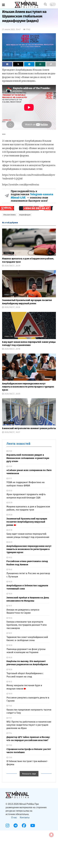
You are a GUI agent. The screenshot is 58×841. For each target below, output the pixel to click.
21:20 (10, 466)
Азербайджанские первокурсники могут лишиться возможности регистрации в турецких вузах (28, 386)
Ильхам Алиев (10, 215)
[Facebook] (24, 825)
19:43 (10, 570)
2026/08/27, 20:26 (12, 307)
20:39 (10, 503)
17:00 (10, 757)
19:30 (10, 582)
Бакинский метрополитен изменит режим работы (29, 428)
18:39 (10, 645)
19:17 (10, 606)
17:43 (10, 706)
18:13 (10, 682)
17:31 (10, 718)
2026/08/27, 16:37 (12, 432)
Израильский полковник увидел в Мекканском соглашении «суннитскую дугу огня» (27, 458)
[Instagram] (7, 825)
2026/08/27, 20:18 (12, 349)
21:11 (10, 479)
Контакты (25, 817)
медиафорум (24, 215)
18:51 (10, 633)
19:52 (10, 557)
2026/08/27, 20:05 (12, 394)
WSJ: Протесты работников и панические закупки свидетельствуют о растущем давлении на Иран (28, 725)
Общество (8, 253)
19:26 (10, 594)
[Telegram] (16, 825)
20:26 (10, 515)
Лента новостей (18, 444)
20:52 (10, 491)
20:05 (10, 542)
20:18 (10, 530)
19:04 (10, 618)
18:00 (10, 694)
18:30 (10, 657)
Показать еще (29, 774)
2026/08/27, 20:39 (12, 265)
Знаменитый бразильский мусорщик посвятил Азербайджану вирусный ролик (26, 521)
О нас (14, 817)
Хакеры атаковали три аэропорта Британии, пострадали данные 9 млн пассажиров (26, 625)
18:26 (10, 670)
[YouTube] (32, 825)
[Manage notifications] (51, 834)
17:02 (10, 745)
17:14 (10, 733)
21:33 (10, 451)
